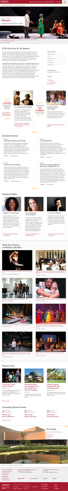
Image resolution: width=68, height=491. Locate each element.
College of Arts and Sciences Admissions (26, 469)
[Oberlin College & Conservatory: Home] (5, 2)
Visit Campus (50, 436)
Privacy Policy (16, 486)
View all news (6, 401)
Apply (48, 1)
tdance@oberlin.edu (52, 82)
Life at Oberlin (5, 474)
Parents (55, 486)
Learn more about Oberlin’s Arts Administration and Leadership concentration (22, 125)
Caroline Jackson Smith (15, 181)
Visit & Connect (41, 1)
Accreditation (34, 486)
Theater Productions (51, 58)
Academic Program (51, 54)
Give (53, 1)
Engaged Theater (51, 64)
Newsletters (50, 60)
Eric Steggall (49, 157)
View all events (7, 420)
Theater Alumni (50, 62)
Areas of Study (17, 5)
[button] (58, 2)
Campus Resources (6, 479)
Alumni (55, 484)
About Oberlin (5, 476)
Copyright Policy (26, 486)
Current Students (44, 484)
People (49, 56)
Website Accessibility (17, 488)
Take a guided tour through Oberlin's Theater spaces (6, 114)
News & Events (5, 478)
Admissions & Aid (5, 472)
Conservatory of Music (6, 471)
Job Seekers (56, 488)
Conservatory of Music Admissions (50, 469)
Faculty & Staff (44, 486)
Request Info (33, 1)
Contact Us (25, 488)
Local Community (44, 488)
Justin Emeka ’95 (52, 80)
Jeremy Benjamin (14, 155)
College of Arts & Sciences (7, 5)
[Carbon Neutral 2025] (6, 488)
